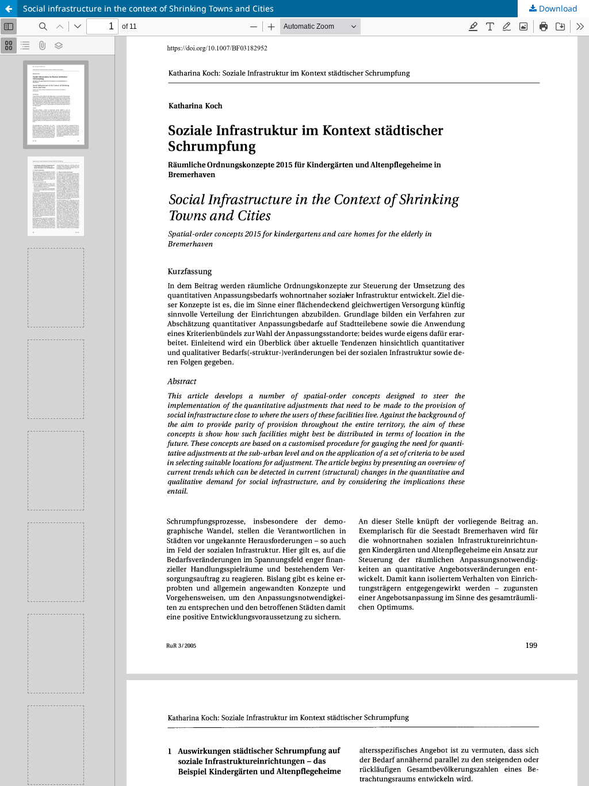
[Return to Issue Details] (8, 8)
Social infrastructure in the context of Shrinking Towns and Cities (148, 8)
